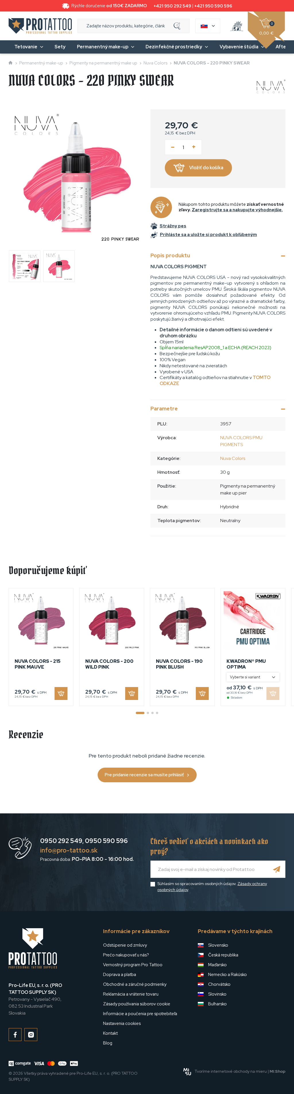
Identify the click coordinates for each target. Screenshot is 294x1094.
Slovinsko (217, 994)
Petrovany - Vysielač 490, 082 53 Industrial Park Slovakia (35, 999)
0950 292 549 (61, 841)
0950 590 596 (106, 841)
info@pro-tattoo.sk (69, 850)
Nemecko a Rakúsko (227, 974)
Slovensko (218, 945)
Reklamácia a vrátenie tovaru (130, 994)
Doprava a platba (119, 974)
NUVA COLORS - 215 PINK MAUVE (38, 664)
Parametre (164, 408)
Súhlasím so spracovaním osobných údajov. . (212, 886)
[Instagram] (30, 1034)
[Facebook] (15, 1034)
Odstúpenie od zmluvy (125, 945)
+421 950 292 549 (172, 6)
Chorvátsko (219, 984)
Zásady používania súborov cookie (136, 1004)
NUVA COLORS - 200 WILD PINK (109, 664)
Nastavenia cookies (122, 1023)
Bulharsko (217, 1004)
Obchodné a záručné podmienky (135, 984)
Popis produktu (170, 255)
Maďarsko (217, 965)
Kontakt (110, 1033)
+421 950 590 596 (213, 6)
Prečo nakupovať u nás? (126, 955)
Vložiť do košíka (206, 168)
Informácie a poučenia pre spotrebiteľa (140, 1014)
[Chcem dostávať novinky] (276, 869)
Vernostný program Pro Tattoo (133, 965)
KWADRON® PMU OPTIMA (246, 664)
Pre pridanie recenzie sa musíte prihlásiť (144, 775)
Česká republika (223, 955)
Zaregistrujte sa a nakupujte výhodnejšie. (237, 210)
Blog (107, 1043)
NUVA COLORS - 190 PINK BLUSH (179, 664)
